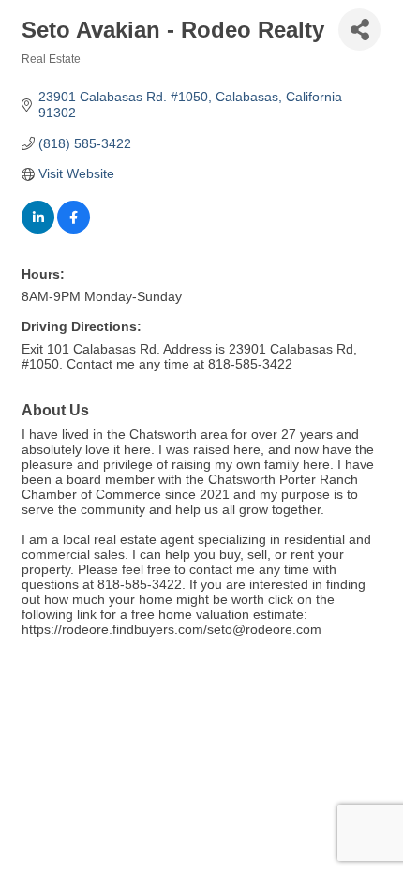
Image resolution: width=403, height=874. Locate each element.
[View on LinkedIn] (38, 228)
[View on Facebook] (73, 228)
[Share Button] (359, 29)
